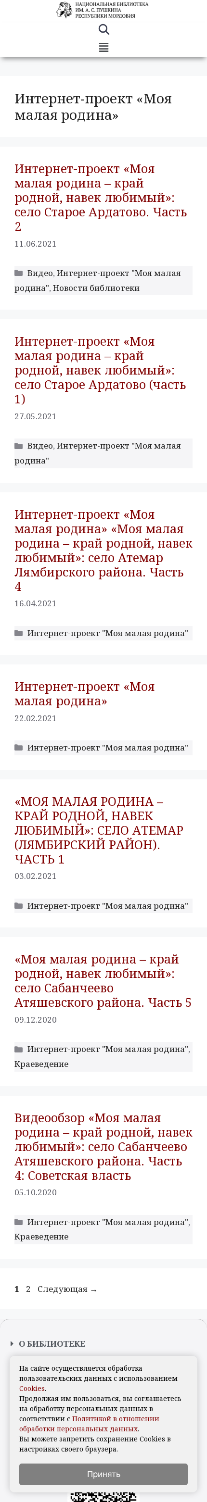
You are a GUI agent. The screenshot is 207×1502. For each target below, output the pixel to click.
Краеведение (41, 1063)
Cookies (32, 1388)
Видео (40, 272)
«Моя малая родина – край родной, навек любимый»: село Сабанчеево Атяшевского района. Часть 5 (103, 980)
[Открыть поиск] (104, 30)
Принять (103, 1474)
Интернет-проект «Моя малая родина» (84, 693)
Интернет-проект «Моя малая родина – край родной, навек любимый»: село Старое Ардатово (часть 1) (100, 370)
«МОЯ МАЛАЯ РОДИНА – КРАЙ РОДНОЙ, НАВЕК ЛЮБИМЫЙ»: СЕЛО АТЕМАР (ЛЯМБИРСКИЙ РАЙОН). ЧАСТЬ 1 (98, 830)
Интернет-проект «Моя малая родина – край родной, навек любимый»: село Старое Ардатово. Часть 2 (100, 197)
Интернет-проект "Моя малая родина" (107, 632)
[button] (103, 47)
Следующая (68, 1288)
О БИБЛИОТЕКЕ (52, 1343)
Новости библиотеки (96, 287)
